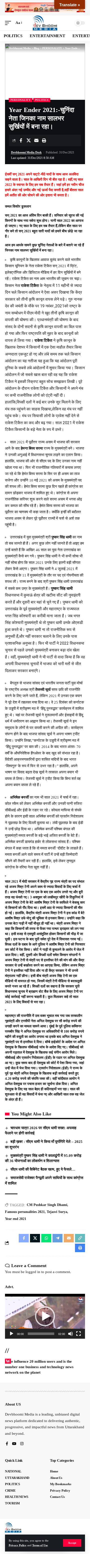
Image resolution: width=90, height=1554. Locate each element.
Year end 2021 (15, 1219)
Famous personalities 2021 (25, 1212)
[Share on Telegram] (57, 1238)
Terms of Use (40, 1545)
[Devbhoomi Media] (45, 22)
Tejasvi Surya (57, 1212)
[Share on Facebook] (20, 140)
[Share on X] (28, 140)
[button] (72, 1543)
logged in (33, 1272)
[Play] (11, 1333)
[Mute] (70, 1333)
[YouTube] (14, 1444)
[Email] (36, 140)
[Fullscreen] (78, 1333)
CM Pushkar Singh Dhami (47, 1205)
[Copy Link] (80, 1238)
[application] (45, 1316)
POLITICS (42, 100)
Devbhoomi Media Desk (26, 152)
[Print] (44, 140)
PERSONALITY (20, 100)
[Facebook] (7, 1444)
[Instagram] (22, 1444)
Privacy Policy (17, 1545)
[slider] (41, 1333)
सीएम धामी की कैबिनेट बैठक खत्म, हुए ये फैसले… (42, 1169)
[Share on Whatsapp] (46, 1238)
